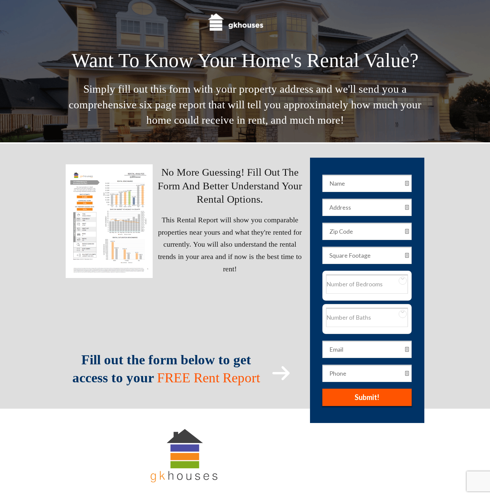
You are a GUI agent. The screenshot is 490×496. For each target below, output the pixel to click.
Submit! (367, 397)
